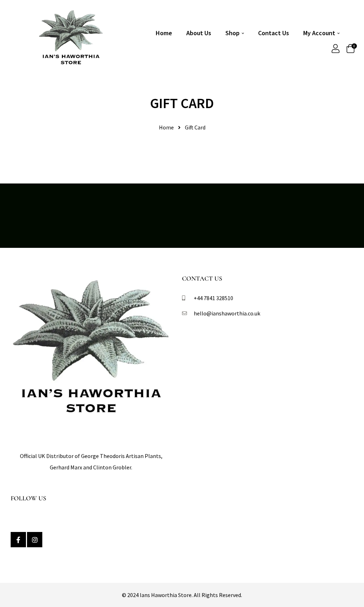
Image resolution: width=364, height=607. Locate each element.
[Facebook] (18, 539)
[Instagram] (34, 539)
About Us (198, 33)
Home (164, 33)
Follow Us (28, 498)
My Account (319, 33)
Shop (232, 33)
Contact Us (273, 33)
